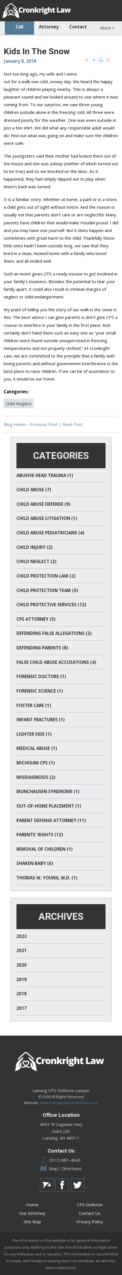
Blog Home (15, 424)
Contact (78, 27)
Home (32, 1204)
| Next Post (71, 424)
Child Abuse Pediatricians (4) (50, 533)
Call (19, 27)
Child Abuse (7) (33, 489)
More (107, 28)
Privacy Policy (89, 1221)
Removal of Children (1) (44, 849)
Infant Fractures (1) (40, 719)
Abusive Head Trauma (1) (44, 475)
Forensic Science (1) (39, 691)
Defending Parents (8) (42, 648)
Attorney (49, 27)
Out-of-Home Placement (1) (48, 806)
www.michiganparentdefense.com (69, 1102)
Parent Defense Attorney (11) (51, 820)
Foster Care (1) (33, 705)
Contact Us (89, 1213)
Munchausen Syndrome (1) (47, 791)
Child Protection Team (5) (47, 590)
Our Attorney (32, 1213)
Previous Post (44, 424)
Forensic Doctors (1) (41, 676)
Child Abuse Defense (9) (43, 504)
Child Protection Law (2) (45, 576)
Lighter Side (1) (34, 734)
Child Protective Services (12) (51, 604)
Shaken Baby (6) (34, 863)
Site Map (32, 1221)
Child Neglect (18, 403)
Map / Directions (65, 1168)
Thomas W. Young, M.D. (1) (46, 878)
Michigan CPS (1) (35, 763)
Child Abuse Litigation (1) (46, 518)
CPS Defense (90, 1204)
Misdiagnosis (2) (35, 777)
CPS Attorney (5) (36, 619)
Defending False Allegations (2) (54, 633)
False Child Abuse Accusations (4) (56, 662)
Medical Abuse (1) (36, 748)
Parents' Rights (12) (39, 834)
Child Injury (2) (34, 547)
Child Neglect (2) (36, 561)
